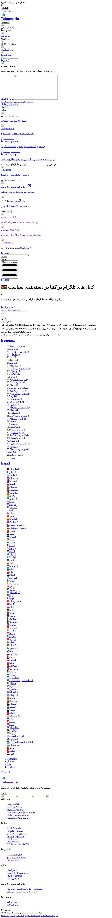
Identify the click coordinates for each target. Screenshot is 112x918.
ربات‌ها (4, 307)
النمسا (12, 484)
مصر (11, 534)
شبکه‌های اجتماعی (20, 443)
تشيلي (12, 513)
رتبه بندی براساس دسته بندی (21, 812)
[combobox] (14, 255)
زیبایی (14, 349)
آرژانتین (13, 475)
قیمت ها (5, 253)
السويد (12, 707)
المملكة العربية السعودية (21, 680)
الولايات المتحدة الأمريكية (21, 742)
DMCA (4, 915)
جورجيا (12, 548)
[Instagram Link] (24, 796)
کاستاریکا (13, 522)
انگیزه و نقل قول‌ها (20, 407)
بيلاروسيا (13, 492)
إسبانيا (12, 698)
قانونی (13, 396)
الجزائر (12, 472)
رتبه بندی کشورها (15, 809)
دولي (11, 569)
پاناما (11, 651)
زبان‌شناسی (15, 399)
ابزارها (5, 107)
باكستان (13, 645)
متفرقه (12, 421)
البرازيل (13, 498)
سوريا (12, 710)
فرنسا (12, 545)
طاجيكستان (15, 715)
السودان (13, 704)
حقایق (13, 376)
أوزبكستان (14, 745)
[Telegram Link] (8, 796)
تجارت (14, 360)
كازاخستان (14, 592)
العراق (12, 575)
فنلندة (12, 542)
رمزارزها (15, 365)
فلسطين (13, 648)
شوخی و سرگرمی (20, 393)
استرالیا (13, 481)
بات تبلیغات (12, 904)
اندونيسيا (13, 566)
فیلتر (4, 318)
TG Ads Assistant (18, 844)
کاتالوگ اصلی (13, 804)
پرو (10, 657)
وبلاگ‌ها (15, 354)
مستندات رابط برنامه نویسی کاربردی (25, 889)
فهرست (5, 22)
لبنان (11, 607)
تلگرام (13, 452)
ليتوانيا (12, 613)
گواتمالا (12, 557)
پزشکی (14, 404)
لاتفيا (11, 604)
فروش (14, 441)
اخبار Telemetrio (14, 876)
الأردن (12, 589)
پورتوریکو (13, 668)
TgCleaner (12, 839)
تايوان (12, 712)
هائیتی (12, 560)
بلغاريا (12, 501)
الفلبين (12, 660)
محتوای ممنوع (17, 429)
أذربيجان (13, 487)
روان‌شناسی (17, 432)
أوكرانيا (12, 733)
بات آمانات (12, 902)
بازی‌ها (14, 385)
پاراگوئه (13, 654)
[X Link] (50, 796)
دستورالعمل (13, 870)
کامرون (13, 507)
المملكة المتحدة (16, 736)
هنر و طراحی (17, 346)
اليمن (11, 754)
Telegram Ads (13, 841)
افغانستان (14, 469)
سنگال (12, 683)
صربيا (12, 686)
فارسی (7, 910)
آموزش (15, 371)
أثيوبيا (11, 539)
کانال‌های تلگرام (14, 854)
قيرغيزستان (15, 601)
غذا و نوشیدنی (17, 382)
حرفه (13, 363)
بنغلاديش (13, 490)
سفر (13, 457)
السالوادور (14, 677)
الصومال (13, 695)
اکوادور (12, 531)
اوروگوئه (13, 739)
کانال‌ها (11, 307)
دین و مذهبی (18, 438)
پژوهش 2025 (13, 878)
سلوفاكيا (13, 692)
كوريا (11, 598)
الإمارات (13, 730)
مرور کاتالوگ (7, 99)
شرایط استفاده (50, 915)
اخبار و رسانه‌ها (18, 418)
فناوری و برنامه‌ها (19, 449)
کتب (13, 357)
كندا (11, 510)
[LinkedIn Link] (39, 796)
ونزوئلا (12, 748)
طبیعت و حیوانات (19, 415)
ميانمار (12, 630)
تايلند (11, 718)
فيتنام (12, 751)
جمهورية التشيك (17, 525)
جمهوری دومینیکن (18, 528)
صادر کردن (6, 321)
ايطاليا (12, 580)
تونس (12, 721)
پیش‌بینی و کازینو (20, 351)
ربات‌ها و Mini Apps (16, 857)
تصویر (13, 424)
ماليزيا (12, 616)
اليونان (12, 554)
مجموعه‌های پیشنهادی (17, 818)
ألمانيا (12, 551)
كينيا (11, 595)
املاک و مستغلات (19, 435)
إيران (11, 572)
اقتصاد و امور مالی (20, 368)
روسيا (12, 674)
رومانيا (12, 671)
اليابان (12, 586)
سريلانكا (13, 701)
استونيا (12, 536)
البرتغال (13, 666)
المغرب (13, 627)
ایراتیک (15, 374)
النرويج (12, 639)
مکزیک (12, 619)
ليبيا (11, 610)
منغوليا (12, 624)
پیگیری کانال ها (14, 828)
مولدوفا (13, 622)
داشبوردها (6, 211)
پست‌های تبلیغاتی (15, 831)
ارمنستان (13, 478)
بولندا (11, 663)
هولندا (12, 633)
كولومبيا (13, 519)
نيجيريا (12, 636)
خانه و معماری (18, 390)
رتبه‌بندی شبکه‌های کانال (18, 815)
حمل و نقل (16, 454)
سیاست (15, 427)
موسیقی (15, 413)
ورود (4, 259)
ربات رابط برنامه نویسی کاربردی (22, 891)
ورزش (14, 446)
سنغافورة (14, 689)
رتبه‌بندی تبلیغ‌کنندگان (17, 833)
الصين (12, 516)
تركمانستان (14, 727)
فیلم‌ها (14, 410)
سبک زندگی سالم (19, 388)
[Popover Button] (2, 313)
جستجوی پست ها (15, 836)
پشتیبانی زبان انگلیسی (17, 873)
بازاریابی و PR (13, 402)
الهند (11, 563)
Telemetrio (12, 759)
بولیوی (12, 495)
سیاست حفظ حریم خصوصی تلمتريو (25, 915)
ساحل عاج (14, 583)
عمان (12, 642)
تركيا (11, 724)
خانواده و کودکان (19, 379)
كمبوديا (12, 504)
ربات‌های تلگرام (14, 806)
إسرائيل (13, 578)
